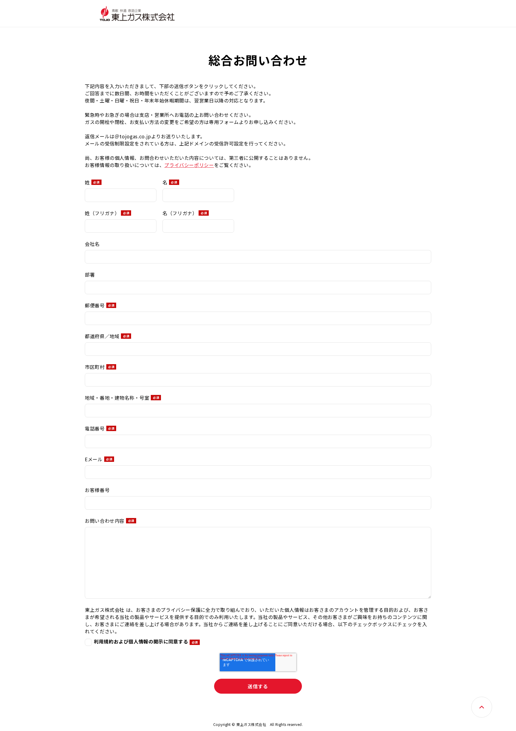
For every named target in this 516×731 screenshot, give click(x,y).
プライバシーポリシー (189, 164)
